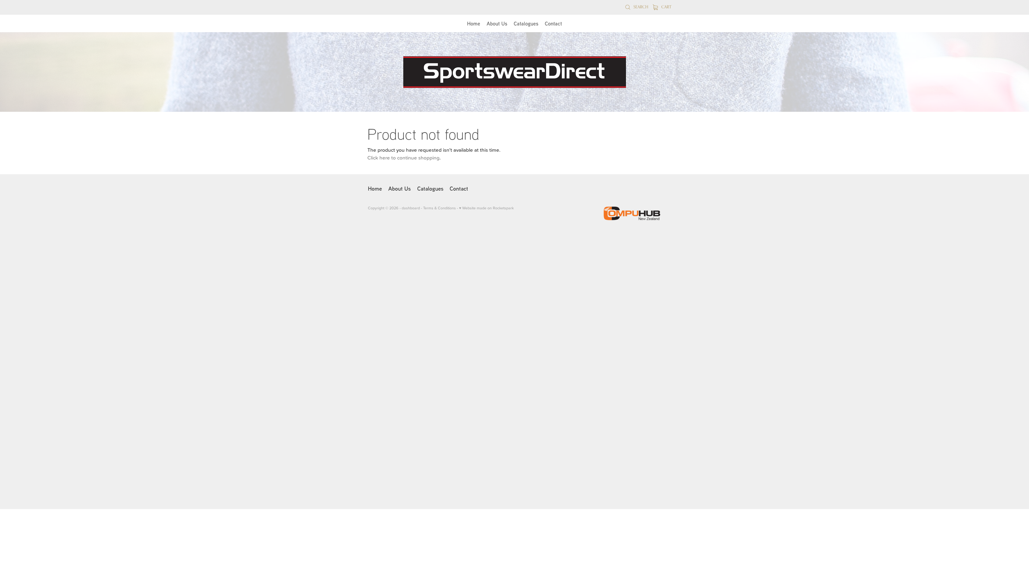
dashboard (411, 208)
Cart (665, 6)
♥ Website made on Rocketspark (486, 208)
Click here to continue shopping (403, 157)
